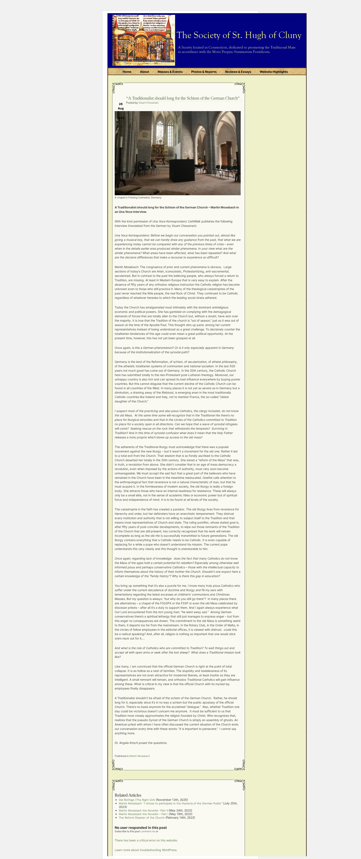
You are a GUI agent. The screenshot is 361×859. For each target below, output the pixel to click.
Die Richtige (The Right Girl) (137, 799)
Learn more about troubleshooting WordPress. (146, 850)
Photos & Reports (204, 71)
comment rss (147, 831)
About (144, 71)
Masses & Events (170, 71)
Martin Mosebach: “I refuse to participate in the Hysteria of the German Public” (170, 803)
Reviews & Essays (238, 71)
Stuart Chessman (149, 102)
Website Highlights (274, 71)
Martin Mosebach (140, 756)
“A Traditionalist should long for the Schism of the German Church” (182, 98)
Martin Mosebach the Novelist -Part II (143, 810)
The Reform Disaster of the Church (142, 817)
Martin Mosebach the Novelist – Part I (143, 814)
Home (127, 71)
